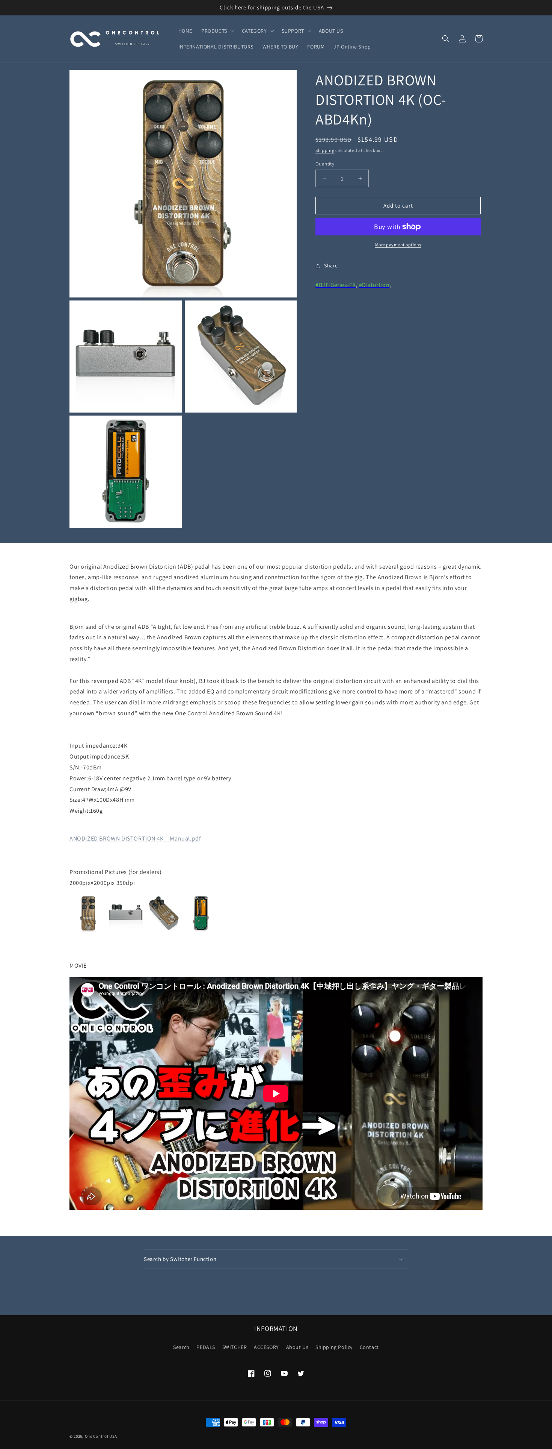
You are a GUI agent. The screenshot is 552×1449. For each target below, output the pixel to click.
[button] (217, 31)
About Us (297, 1347)
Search (181, 1347)
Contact (369, 1347)
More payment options (398, 244)
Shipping (325, 150)
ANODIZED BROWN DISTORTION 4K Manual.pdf (135, 838)
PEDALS (205, 1347)
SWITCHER (234, 1347)
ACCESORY (266, 1347)
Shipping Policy (334, 1347)
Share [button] (331, 265)
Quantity (324, 163)
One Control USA (101, 1436)
